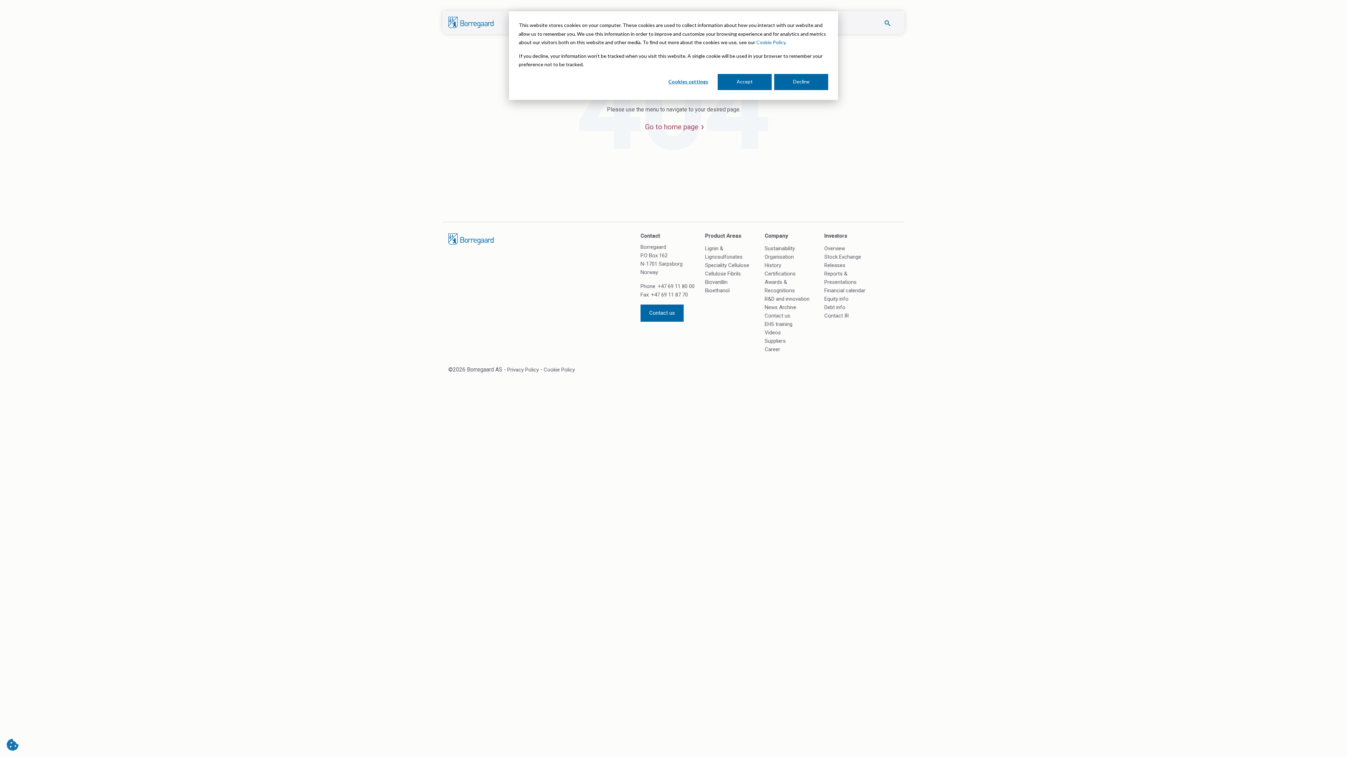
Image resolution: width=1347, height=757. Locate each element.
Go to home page (671, 127)
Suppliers (775, 341)
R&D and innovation (787, 299)
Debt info (834, 307)
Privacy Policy (523, 370)
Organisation (779, 257)
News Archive (780, 307)
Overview (834, 248)
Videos (773, 332)
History (773, 265)
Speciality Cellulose (727, 265)
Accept (745, 81)
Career (772, 349)
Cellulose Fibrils (723, 274)
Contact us (662, 313)
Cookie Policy (770, 42)
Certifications (780, 274)
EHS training (778, 324)
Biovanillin (716, 282)
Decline (801, 81)
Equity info (836, 299)
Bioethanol (717, 290)
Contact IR (836, 316)
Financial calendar (844, 290)
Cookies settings (688, 81)
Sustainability (780, 248)
